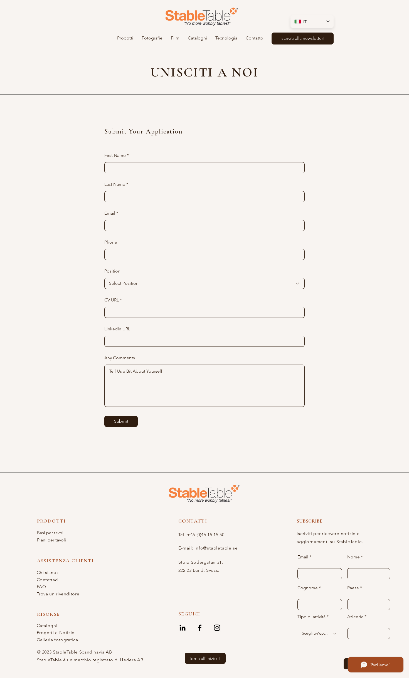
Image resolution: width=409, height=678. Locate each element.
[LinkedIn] (182, 627)
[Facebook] (200, 627)
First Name (115, 155)
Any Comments (119, 358)
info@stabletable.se (216, 548)
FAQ (41, 586)
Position (112, 271)
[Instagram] (217, 627)
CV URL (111, 300)
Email (109, 213)
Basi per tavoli (51, 532)
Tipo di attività (311, 617)
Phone (110, 242)
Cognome (307, 588)
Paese (353, 588)
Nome (353, 557)
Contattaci (48, 579)
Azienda (355, 617)
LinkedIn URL (117, 329)
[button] (125, 38)
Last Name (114, 184)
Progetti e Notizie (56, 632)
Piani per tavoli (51, 540)
